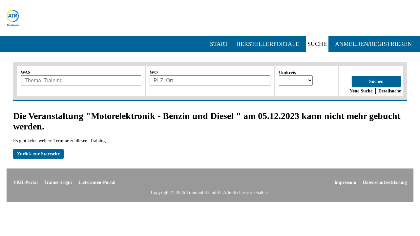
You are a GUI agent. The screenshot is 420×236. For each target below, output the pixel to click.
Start (219, 44)
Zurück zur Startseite (38, 153)
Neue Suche (360, 90)
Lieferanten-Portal (97, 182)
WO (154, 72)
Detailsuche (389, 90)
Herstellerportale (267, 44)
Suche (317, 44)
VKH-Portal (25, 182)
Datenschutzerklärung (385, 182)
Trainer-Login (58, 182)
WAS (26, 72)
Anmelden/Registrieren (373, 44)
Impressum (345, 182)
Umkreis (287, 72)
